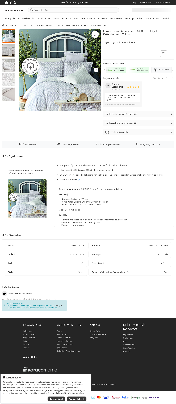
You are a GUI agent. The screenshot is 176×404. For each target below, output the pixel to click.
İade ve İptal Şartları (64, 341)
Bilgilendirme (128, 335)
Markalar (30, 357)
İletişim (26, 344)
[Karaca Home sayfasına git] (40, 369)
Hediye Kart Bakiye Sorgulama (68, 351)
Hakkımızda (27, 331)
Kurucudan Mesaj (29, 334)
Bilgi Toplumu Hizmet (65, 344)
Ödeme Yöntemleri (64, 338)
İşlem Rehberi (62, 348)
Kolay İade (94, 338)
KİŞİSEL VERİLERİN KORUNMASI (134, 326)
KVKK (125, 341)
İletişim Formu (62, 334)
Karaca (25, 348)
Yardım (59, 331)
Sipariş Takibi (95, 331)
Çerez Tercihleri (129, 348)
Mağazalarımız (29, 338)
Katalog (26, 341)
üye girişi (59, 305)
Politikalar (126, 351)
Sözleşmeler (128, 338)
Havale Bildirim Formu (98, 334)
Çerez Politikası (129, 345)
